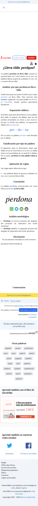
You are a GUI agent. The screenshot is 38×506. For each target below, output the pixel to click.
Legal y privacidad (8, 478)
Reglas (3, 462)
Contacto (4, 475)
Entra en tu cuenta (14, 2)
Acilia (13, 488)
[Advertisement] (19, 33)
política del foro (19, 306)
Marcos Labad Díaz (28, 497)
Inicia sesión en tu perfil (28, 310)
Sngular (24, 488)
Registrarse (26, 2)
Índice (3, 473)
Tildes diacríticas (8, 465)
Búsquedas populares (9, 470)
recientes (33, 314)
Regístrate (27, 295)
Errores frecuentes (8, 468)
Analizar (31, 58)
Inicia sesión (16, 301)
